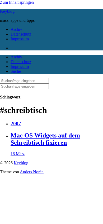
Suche (16, 71)
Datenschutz (21, 34)
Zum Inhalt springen (17, 2)
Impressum (20, 39)
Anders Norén (32, 172)
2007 (16, 123)
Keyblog (7, 11)
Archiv (16, 29)
